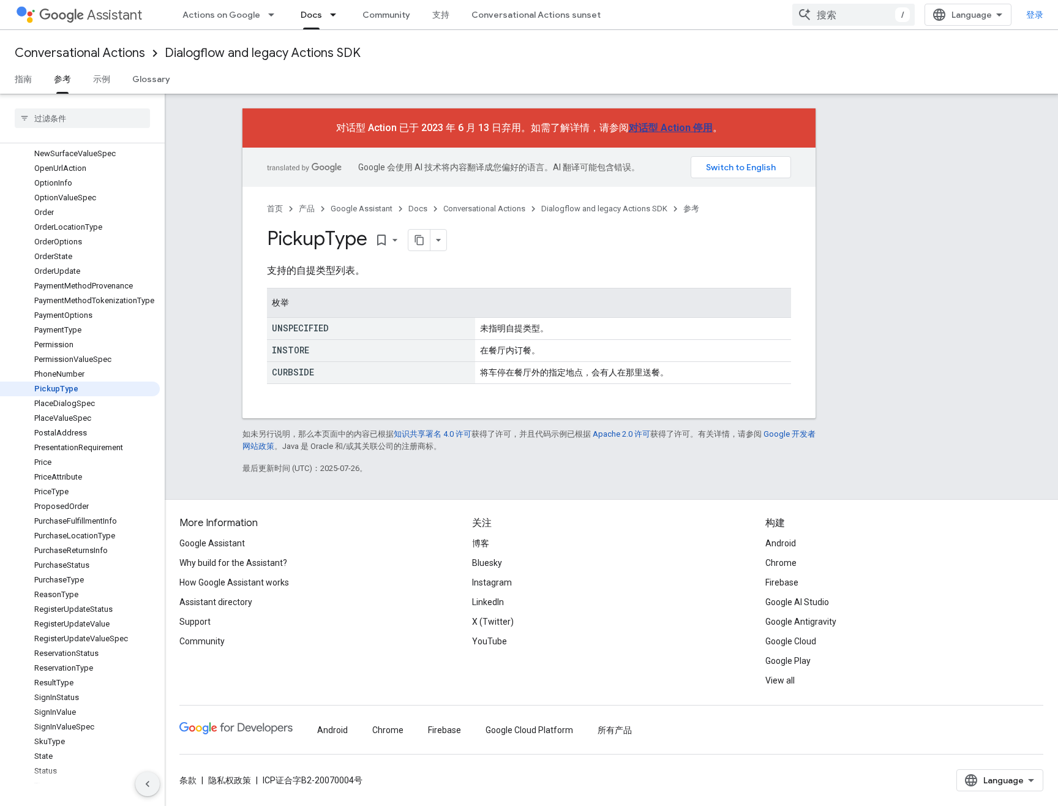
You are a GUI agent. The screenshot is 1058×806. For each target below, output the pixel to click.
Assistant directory (215, 602)
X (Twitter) (493, 622)
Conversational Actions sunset (536, 14)
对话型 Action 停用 (671, 128)
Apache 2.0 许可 (621, 434)
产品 (307, 208)
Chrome (781, 563)
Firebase (781, 582)
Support (195, 622)
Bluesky (487, 563)
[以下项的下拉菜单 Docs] (336, 14)
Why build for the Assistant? (233, 563)
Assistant (114, 15)
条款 (188, 780)
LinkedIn (488, 602)
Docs (311, 14)
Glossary (151, 79)
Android (780, 543)
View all (780, 680)
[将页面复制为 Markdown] (419, 240)
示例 (101, 79)
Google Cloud (790, 641)
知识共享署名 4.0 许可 (432, 434)
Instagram (492, 582)
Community (386, 14)
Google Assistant (361, 208)
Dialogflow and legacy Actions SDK (263, 53)
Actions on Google (221, 14)
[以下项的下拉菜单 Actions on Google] (275, 14)
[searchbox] (82, 118)
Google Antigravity (800, 622)
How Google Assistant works (234, 582)
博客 (480, 543)
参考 (62, 79)
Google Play (788, 661)
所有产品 (615, 730)
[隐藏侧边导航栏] (147, 784)
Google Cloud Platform (529, 730)
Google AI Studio (797, 602)
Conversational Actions (80, 53)
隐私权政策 (229, 780)
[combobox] (853, 15)
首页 (275, 208)
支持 (440, 14)
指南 (23, 79)
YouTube (489, 641)
